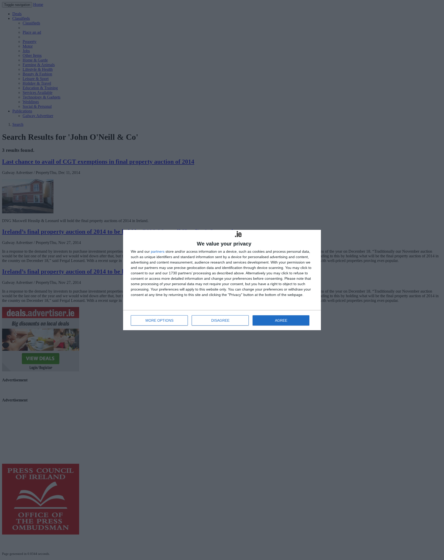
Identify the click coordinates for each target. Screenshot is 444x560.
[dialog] (222, 280)
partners (157, 251)
